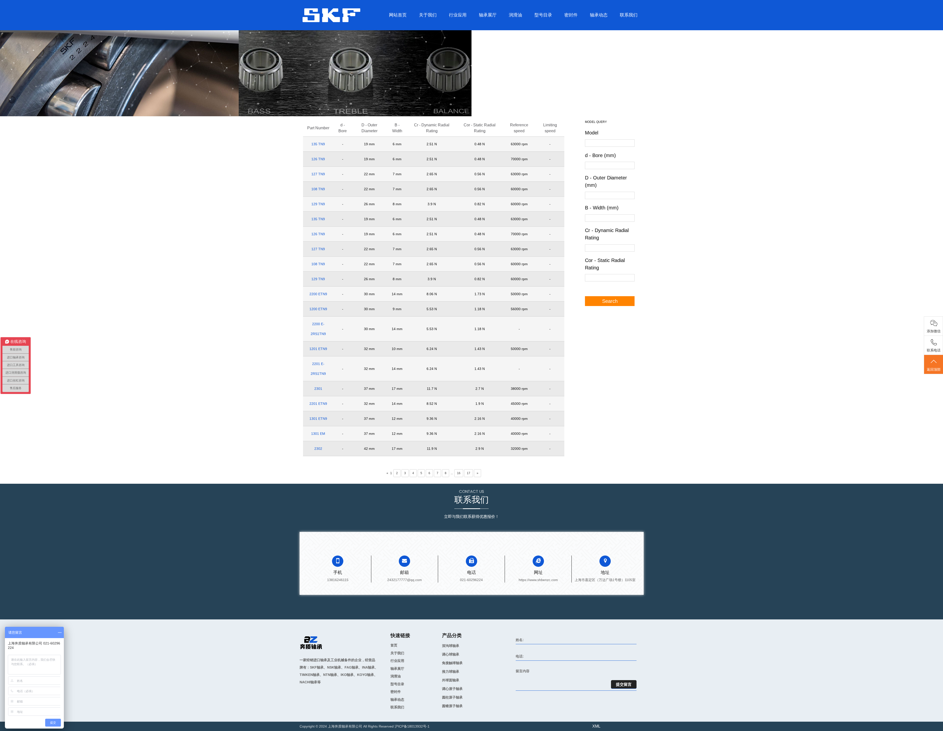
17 (468, 473)
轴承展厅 (488, 15)
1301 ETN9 (318, 419)
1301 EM (318, 434)
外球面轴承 (450, 680)
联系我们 (629, 15)
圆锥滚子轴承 (452, 706)
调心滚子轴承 (548, 25)
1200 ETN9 (318, 309)
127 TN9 (318, 174)
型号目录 (543, 15)
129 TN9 (318, 204)
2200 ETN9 (318, 294)
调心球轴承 (450, 654)
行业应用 (458, 15)
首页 (393, 645)
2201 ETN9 (318, 404)
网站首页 (398, 15)
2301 (318, 389)
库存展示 (420, 29)
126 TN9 (318, 159)
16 (458, 473)
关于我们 (428, 15)
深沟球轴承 (481, 29)
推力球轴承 (450, 671)
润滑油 (515, 15)
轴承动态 (599, 15)
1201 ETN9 (318, 349)
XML (596, 726)
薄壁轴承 (493, 25)
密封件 (571, 15)
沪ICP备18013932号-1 (412, 726)
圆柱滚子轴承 (452, 697)
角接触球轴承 (452, 663)
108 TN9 (318, 189)
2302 (318, 449)
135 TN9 (318, 144)
